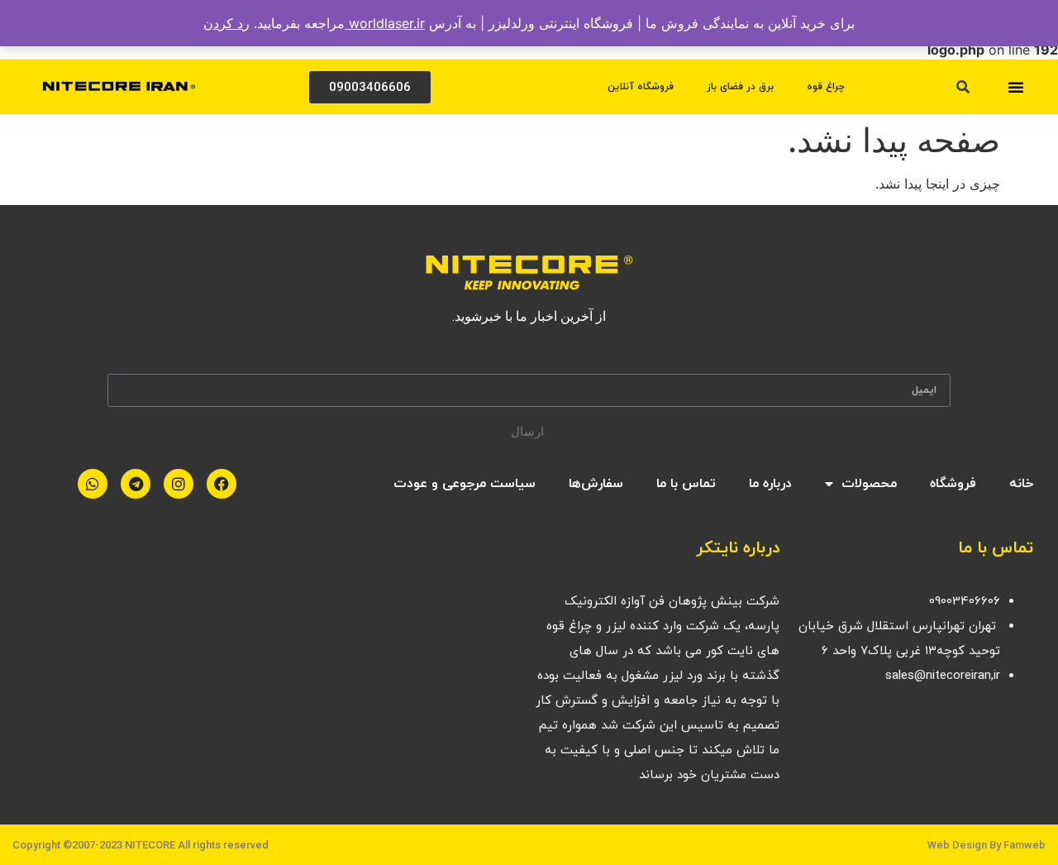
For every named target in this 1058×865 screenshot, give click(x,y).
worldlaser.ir (385, 23)
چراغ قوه (826, 86)
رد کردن (226, 23)
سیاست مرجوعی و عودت (464, 484)
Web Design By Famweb (986, 845)
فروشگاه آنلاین (641, 86)
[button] (1015, 86)
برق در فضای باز (740, 86)
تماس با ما (686, 484)
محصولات (869, 484)
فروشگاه (953, 484)
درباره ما (770, 484)
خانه (1021, 484)
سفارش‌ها (596, 484)
